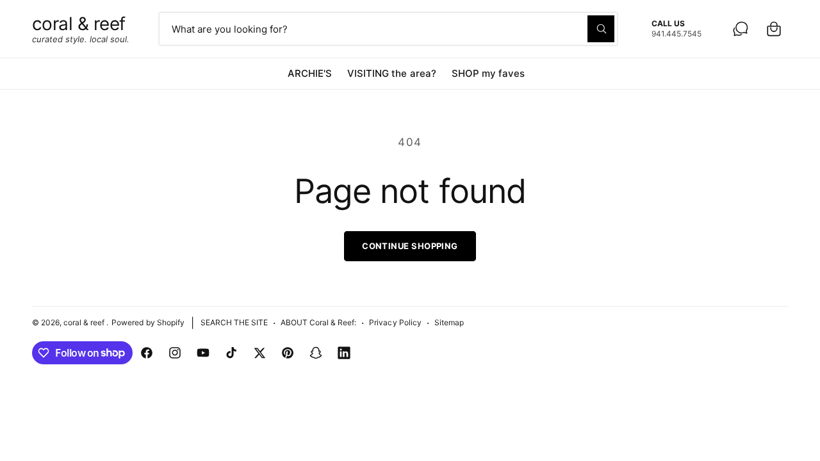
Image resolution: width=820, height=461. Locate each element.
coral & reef (84, 322)
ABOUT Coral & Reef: (318, 322)
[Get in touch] (740, 28)
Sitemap (449, 322)
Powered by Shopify (147, 322)
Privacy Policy (395, 322)
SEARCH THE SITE (234, 322)
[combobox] (388, 28)
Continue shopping (410, 246)
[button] (774, 28)
